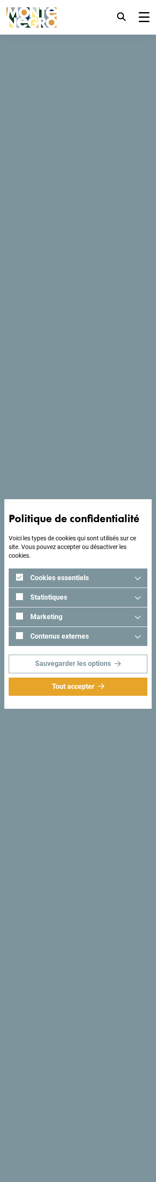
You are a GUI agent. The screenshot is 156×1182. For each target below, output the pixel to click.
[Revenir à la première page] (31, 17)
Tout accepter (73, 686)
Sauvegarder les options (73, 663)
